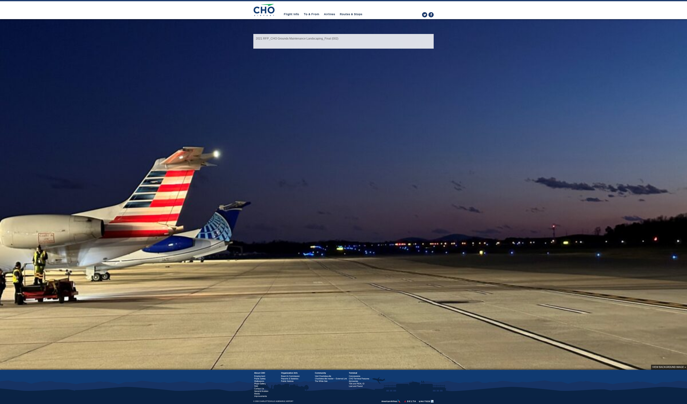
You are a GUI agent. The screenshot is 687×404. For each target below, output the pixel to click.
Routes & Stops (351, 14)
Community (320, 373)
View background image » (669, 367)
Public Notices (287, 381)
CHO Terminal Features (359, 379)
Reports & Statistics (289, 379)
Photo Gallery (260, 384)
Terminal (353, 373)
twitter (424, 14)
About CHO (259, 373)
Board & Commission (290, 376)
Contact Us (259, 389)
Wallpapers (259, 381)
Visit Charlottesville (323, 376)
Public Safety (260, 379)
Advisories (353, 381)
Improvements (260, 396)
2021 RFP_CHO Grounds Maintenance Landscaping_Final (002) (297, 38)
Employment (259, 376)
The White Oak (321, 381)
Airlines (329, 14)
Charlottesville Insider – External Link (331, 379)
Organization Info (289, 373)
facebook (431, 14)
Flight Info (291, 14)
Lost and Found (356, 386)
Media (257, 394)
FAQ (256, 386)
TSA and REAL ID (356, 384)
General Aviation (261, 391)
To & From (311, 14)
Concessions (354, 376)
